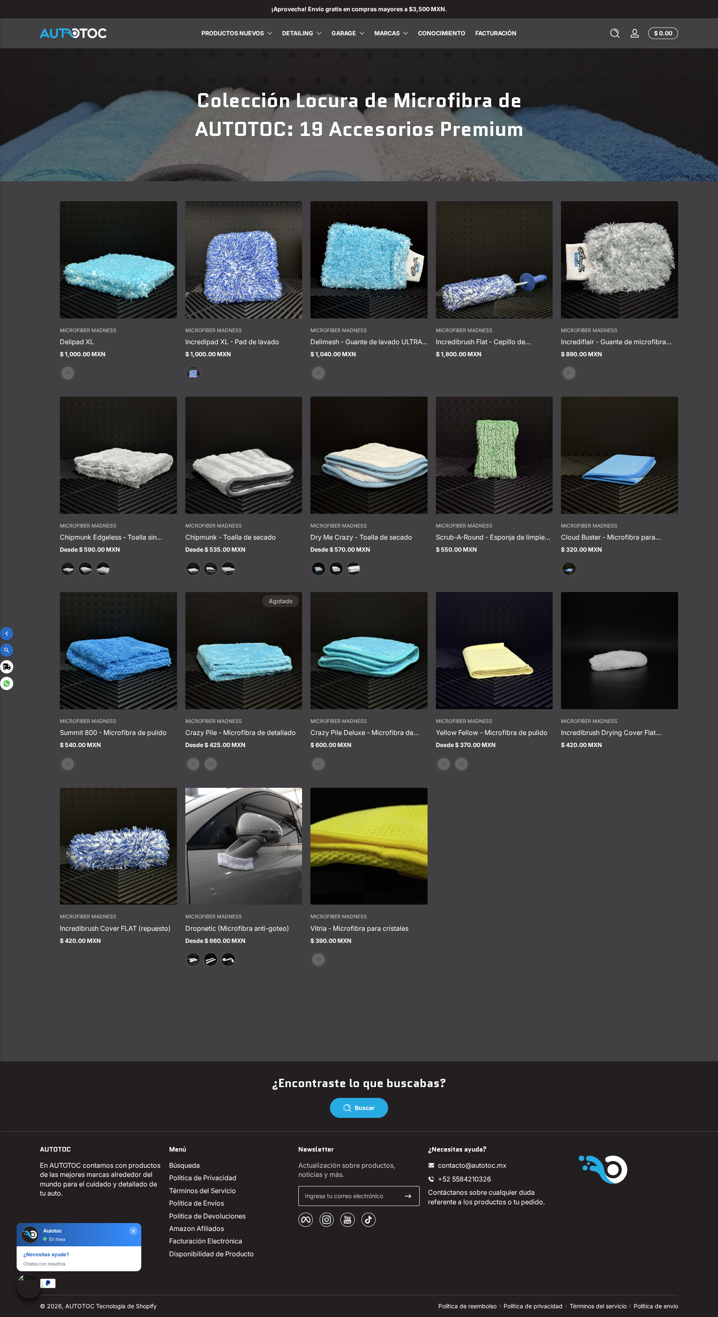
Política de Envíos (196, 1203)
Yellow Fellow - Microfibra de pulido (492, 732)
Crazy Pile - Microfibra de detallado (240, 732)
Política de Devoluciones (207, 1216)
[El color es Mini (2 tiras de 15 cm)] (193, 959)
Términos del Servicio (202, 1190)
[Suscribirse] (408, 1196)
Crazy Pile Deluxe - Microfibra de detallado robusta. (361, 732)
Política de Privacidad (202, 1178)
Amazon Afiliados (196, 1228)
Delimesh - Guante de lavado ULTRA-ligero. (367, 342)
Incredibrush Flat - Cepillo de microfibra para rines (480, 342)
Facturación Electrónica (205, 1241)
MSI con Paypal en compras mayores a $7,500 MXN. (359, 8)
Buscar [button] (365, 1107)
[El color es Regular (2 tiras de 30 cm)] (210, 959)
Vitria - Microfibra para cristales (359, 928)
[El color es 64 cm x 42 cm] (210, 568)
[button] (615, 33)
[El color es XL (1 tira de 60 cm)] (228, 959)
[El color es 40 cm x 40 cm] (569, 568)
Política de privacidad (533, 1306)
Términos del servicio (598, 1306)
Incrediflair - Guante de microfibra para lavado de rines (613, 342)
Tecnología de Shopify (126, 1306)
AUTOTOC (79, 1306)
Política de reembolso (467, 1306)
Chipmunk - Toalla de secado (230, 537)
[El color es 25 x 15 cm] (569, 373)
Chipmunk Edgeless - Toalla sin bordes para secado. (108, 537)
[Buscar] (615, 33)
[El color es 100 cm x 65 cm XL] (353, 568)
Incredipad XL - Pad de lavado (232, 342)
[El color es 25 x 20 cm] (318, 373)
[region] (359, 9)
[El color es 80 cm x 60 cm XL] (103, 568)
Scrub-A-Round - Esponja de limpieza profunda (494, 537)
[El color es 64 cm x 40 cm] (85, 568)
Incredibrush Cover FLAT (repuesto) (115, 928)
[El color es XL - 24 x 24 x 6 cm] (193, 373)
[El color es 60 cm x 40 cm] (210, 764)
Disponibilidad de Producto (211, 1254)
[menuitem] (229, 1165)
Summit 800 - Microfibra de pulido (113, 732)
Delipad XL (77, 342)
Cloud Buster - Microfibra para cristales (608, 537)
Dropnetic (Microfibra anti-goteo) (237, 928)
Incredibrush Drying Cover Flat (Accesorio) (608, 732)
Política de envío (656, 1306)
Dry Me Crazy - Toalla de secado (361, 537)
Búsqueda (184, 1165)
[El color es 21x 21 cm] (67, 373)
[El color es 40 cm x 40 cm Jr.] (67, 568)
